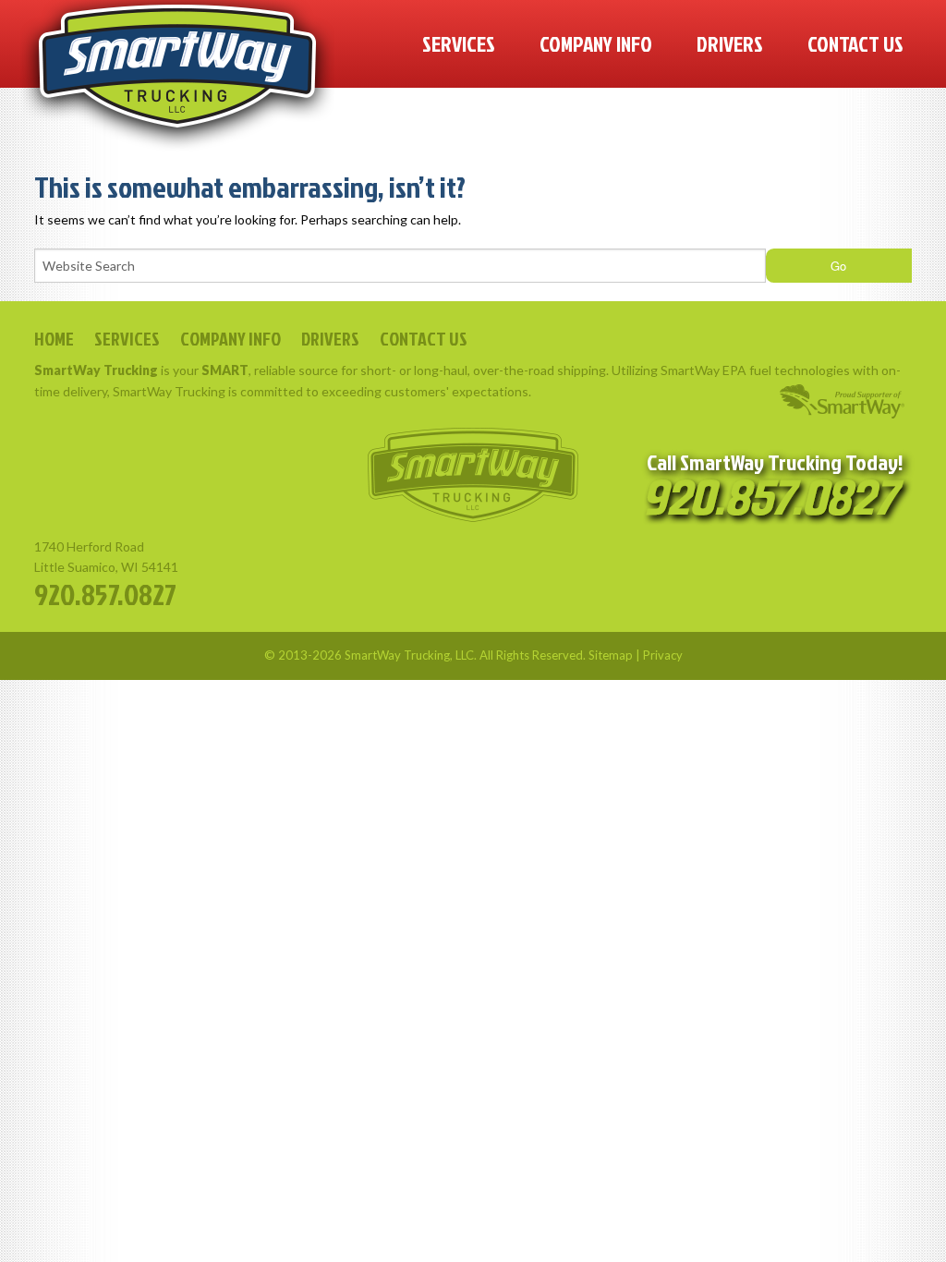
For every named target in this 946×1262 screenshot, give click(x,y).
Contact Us (855, 43)
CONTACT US (423, 338)
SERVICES (127, 338)
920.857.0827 (105, 593)
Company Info (596, 43)
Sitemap (610, 655)
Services (458, 43)
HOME (54, 338)
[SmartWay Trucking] (177, 76)
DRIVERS (330, 338)
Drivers (730, 43)
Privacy (663, 655)
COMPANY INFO (230, 338)
